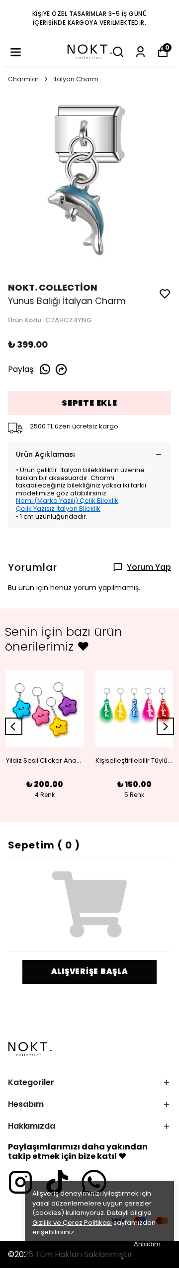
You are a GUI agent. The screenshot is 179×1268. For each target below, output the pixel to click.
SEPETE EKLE (89, 403)
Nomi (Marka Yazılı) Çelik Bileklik (67, 500)
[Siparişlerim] (140, 52)
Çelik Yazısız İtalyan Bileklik (58, 508)
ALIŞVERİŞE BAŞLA (89, 971)
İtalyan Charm (75, 79)
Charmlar (23, 79)
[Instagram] (20, 1182)
